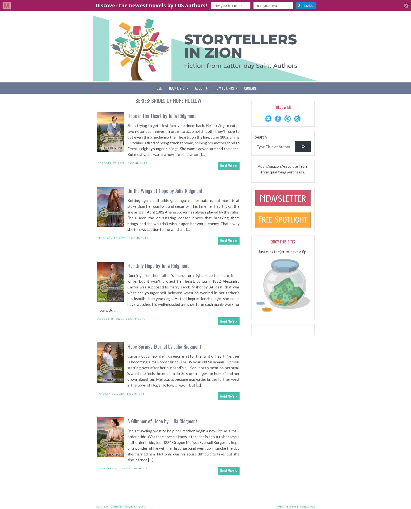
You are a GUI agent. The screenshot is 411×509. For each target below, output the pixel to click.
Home (158, 88)
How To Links (224, 88)
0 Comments (137, 163)
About (200, 88)
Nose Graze (307, 506)
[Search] (303, 146)
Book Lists (177, 88)
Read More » (228, 165)
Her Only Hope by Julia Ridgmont (158, 265)
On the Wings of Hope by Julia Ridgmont (165, 190)
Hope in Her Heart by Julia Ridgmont (161, 115)
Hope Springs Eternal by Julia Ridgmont (164, 346)
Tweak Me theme (286, 506)
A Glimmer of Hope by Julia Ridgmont (162, 421)
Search (261, 137)
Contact (250, 88)
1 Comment (136, 393)
